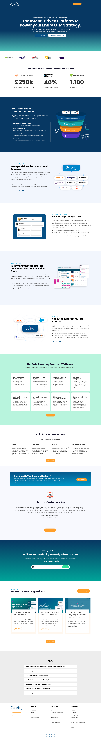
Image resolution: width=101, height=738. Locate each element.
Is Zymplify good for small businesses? (36, 675)
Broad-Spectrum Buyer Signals (26, 124)
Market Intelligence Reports (57, 712)
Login (72, 727)
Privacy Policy (74, 715)
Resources (62, 4)
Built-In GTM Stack (29, 139)
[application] (42, 4)
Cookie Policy (74, 717)
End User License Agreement (78, 722)
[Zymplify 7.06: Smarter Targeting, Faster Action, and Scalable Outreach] (77, 605)
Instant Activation (28, 134)
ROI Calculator (54, 720)
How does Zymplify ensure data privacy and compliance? (42, 693)
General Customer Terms (77, 720)
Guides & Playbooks (55, 722)
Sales (32, 715)
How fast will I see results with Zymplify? (37, 680)
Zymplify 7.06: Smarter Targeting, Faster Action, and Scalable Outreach (77, 614)
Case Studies (55, 4)
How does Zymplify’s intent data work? (36, 671)
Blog (52, 710)
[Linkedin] (49, 735)
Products (40, 4)
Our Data (47, 4)
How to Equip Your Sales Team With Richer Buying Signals (50, 613)
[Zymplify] (15, 4)
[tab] (31, 124)
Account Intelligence (29, 129)
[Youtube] (54, 735)
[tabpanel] (23, 616)
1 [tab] (50, 636)
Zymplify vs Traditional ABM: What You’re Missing (22, 613)
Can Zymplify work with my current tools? (37, 688)
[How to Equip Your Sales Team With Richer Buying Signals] (50, 605)
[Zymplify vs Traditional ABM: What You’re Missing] (23, 605)
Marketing (33, 712)
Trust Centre (74, 712)
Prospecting (33, 710)
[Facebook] (47, 735)
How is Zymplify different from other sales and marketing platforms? (45, 666)
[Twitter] (52, 735)
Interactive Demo (54, 717)
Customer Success (35, 717)
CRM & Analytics (34, 720)
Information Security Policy (77, 725)
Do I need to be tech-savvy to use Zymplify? (38, 684)
